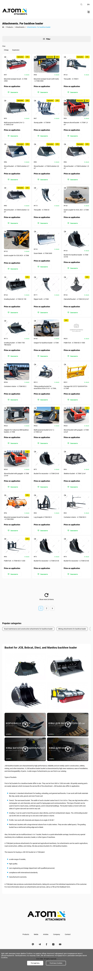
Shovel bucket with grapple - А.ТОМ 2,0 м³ (76, 431)
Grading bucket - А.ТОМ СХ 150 (15, 299)
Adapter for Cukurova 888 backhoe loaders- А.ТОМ (16, 431)
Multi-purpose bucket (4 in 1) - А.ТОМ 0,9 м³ (14, 123)
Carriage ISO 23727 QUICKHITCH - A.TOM (76, 387)
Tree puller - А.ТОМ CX (41, 210)
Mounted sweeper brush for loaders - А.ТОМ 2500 (16, 518)
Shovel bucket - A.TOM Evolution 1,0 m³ (16, 211)
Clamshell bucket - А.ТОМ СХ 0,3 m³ (76, 299)
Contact (68, 934)
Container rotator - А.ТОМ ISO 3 (75, 517)
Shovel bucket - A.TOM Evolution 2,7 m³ (16, 167)
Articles (45, 934)
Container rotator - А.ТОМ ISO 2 (15, 386)
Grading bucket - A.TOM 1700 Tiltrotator (14, 344)
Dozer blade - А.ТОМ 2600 (43, 253)
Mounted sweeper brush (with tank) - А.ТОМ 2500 (46, 80)
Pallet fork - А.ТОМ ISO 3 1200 (14, 561)
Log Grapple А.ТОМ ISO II (43, 517)
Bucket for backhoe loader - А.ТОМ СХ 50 (76, 256)
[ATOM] (3, 27)
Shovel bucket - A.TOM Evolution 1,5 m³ (76, 167)
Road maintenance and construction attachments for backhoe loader (28, 629)
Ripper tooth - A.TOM (41, 299)
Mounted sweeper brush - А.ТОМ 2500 (15, 80)
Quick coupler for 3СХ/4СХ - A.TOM (16, 255)
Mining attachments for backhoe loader (72, 629)
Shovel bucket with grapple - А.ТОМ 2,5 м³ (16, 474)
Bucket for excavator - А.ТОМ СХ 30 (46, 561)
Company (56, 934)
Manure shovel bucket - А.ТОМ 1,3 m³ (76, 123)
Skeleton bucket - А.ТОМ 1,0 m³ (75, 473)
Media (36, 934)
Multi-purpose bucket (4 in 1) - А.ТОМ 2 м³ (44, 431)
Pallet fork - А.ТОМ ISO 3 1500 (74, 343)
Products (26, 934)
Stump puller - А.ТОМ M (42, 122)
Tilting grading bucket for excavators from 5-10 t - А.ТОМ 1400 (45, 387)
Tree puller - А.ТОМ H (71, 79)
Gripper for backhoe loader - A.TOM (46, 343)
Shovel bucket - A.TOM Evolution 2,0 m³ (46, 167)
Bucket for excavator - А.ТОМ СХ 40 (76, 561)
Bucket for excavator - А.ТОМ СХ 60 (46, 473)
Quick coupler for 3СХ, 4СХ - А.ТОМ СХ (76, 211)
